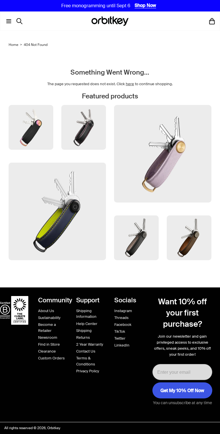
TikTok (119, 331)
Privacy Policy (87, 371)
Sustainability (49, 317)
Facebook (122, 324)
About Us (46, 310)
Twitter (119, 338)
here (130, 83)
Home (13, 44)
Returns (83, 337)
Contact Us (85, 351)
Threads (121, 317)
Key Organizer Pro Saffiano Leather (163, 213)
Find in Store (49, 344)
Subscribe (182, 390)
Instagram (123, 310)
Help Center (86, 323)
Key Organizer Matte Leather (57, 271)
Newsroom (47, 337)
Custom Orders (51, 358)
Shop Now (145, 5)
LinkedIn (121, 345)
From (136, 286)
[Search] (21, 21)
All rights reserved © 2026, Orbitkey (32, 428)
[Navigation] (7, 21)
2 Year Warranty (89, 344)
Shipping (84, 330)
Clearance (47, 351)
